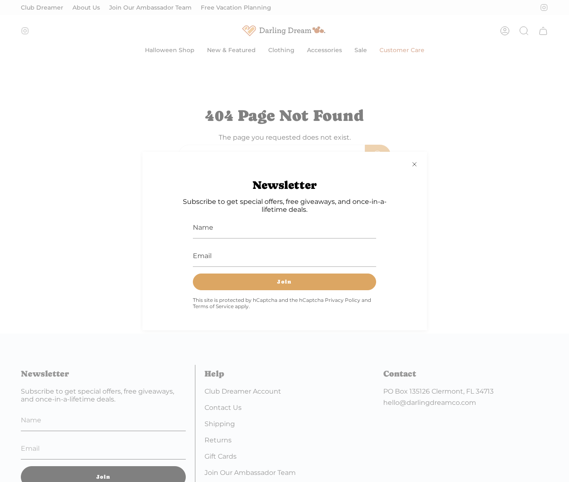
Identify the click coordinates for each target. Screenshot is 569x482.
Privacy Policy (342, 300)
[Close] (414, 164)
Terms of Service (213, 306)
